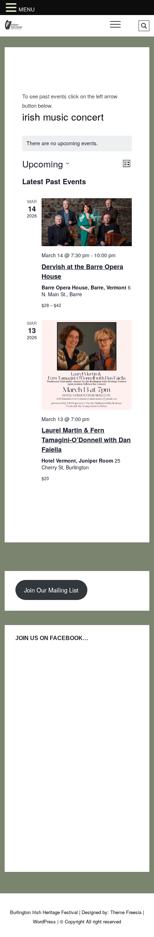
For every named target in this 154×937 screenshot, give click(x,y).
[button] (12, 8)
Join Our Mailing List (51, 590)
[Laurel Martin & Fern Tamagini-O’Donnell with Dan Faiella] (86, 365)
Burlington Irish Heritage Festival (44, 912)
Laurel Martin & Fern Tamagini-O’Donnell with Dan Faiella (86, 439)
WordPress (44, 921)
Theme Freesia (125, 912)
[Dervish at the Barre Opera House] (86, 222)
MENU (27, 9)
